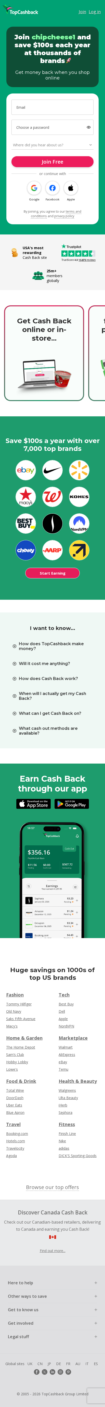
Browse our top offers (52, 1187)
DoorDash (14, 1097)
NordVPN (66, 1026)
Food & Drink (21, 1081)
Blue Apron (15, 1112)
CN (40, 1363)
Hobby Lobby (17, 1062)
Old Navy (13, 1011)
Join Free (52, 161)
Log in (95, 11)
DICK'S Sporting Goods (78, 1155)
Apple (63, 1018)
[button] (89, 127)
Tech (64, 995)
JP (49, 1363)
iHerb (63, 1105)
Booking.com (17, 1133)
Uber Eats (14, 1105)
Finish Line (67, 1133)
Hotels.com (15, 1141)
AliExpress (67, 1054)
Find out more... (52, 1250)
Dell (62, 1011)
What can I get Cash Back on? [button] (50, 713)
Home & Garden (24, 1038)
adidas (64, 1148)
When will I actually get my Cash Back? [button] (52, 696)
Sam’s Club (15, 1054)
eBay (63, 1062)
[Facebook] (37, 1372)
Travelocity (15, 1148)
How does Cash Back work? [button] (48, 678)
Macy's (12, 1026)
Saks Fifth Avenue (20, 1018)
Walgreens (67, 1090)
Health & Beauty (78, 1081)
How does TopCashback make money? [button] (51, 646)
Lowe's (12, 1069)
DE (58, 1363)
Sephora (65, 1112)
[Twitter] (44, 1372)
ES (96, 1363)
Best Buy (66, 1004)
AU (77, 1363)
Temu (63, 1069)
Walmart (66, 1047)
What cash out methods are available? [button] (48, 731)
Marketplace (73, 1038)
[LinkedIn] (52, 1372)
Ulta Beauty (68, 1097)
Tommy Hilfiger (19, 1004)
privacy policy (64, 216)
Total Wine (15, 1090)
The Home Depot (20, 1047)
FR (68, 1363)
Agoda (11, 1155)
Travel (13, 1124)
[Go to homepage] (20, 10)
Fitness (67, 1124)
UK (30, 1363)
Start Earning (52, 573)
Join (82, 11)
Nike (62, 1141)
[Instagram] (60, 1372)
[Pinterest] (68, 1372)
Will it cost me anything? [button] (44, 663)
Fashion (15, 995)
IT (87, 1363)
